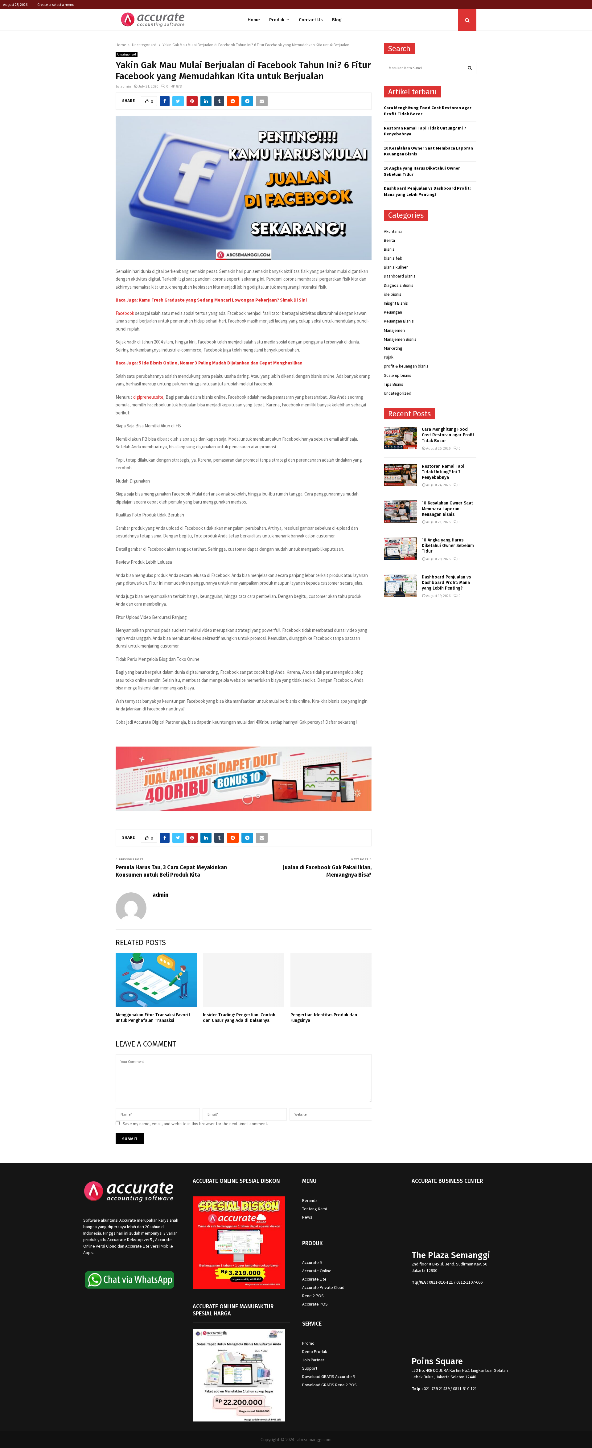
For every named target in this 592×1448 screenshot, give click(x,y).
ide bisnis (392, 294)
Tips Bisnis (393, 384)
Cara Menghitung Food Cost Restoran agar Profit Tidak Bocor (448, 435)
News (307, 1217)
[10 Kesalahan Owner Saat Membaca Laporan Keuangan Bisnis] (400, 511)
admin (125, 86)
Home (254, 20)
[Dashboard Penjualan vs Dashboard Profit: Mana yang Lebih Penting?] (400, 585)
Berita (389, 240)
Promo (308, 1343)
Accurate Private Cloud (323, 1287)
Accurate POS (315, 1304)
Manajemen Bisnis (400, 339)
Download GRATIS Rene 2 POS (329, 1385)
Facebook (125, 313)
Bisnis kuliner (396, 267)
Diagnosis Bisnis (398, 285)
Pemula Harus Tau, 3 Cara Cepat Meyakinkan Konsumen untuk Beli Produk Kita (171, 871)
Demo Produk (314, 1351)
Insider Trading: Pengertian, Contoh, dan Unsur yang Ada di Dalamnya (239, 1017)
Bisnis (389, 249)
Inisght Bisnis (396, 303)
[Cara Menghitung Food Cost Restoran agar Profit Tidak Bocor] (400, 438)
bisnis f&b (393, 258)
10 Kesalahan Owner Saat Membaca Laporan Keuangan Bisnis (447, 508)
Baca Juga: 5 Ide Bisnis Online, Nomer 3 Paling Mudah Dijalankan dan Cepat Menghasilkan (209, 363)
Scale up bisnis (397, 375)
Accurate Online (316, 1270)
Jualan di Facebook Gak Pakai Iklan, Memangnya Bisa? (327, 871)
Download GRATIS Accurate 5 (328, 1376)
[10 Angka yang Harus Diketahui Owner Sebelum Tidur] (400, 548)
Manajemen (394, 330)
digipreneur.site (148, 397)
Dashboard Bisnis (400, 276)
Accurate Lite (314, 1279)
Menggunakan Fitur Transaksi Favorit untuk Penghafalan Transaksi (153, 1017)
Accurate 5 (312, 1262)
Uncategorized (126, 54)
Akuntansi (393, 231)
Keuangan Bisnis (399, 321)
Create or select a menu (55, 4)
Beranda (310, 1200)
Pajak (388, 357)
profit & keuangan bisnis (406, 366)
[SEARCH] (469, 68)
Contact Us (311, 20)
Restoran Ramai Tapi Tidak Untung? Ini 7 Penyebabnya (443, 472)
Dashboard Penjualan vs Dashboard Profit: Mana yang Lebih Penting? (427, 191)
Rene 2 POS (313, 1295)
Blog (337, 20)
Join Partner (313, 1360)
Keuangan (393, 312)
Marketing (393, 348)
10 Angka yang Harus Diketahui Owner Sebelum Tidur (448, 545)
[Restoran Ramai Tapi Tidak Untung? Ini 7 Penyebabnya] (400, 475)
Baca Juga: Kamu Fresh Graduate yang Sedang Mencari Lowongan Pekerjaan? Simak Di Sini (211, 300)
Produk (276, 20)
